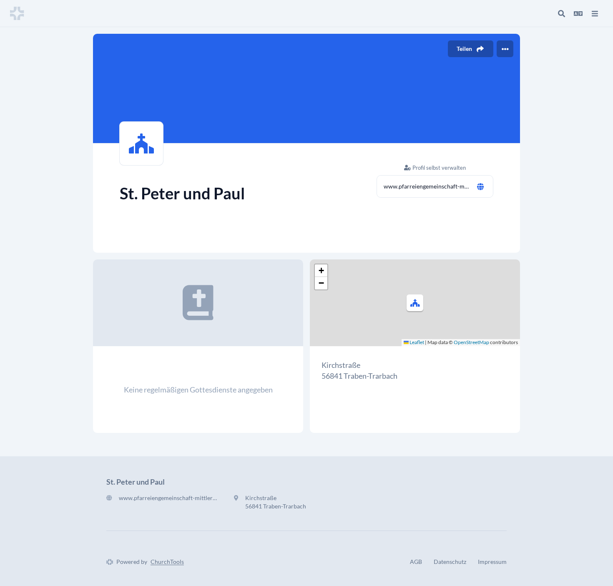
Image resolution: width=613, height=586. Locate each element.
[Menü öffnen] (594, 13)
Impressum (492, 561)
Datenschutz (450, 561)
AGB (416, 561)
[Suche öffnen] (561, 13)
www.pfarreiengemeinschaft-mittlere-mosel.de (427, 186)
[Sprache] (578, 13)
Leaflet (416, 342)
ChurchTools (167, 561)
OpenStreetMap (471, 342)
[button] (415, 302)
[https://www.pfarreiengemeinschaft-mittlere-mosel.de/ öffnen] (480, 186)
